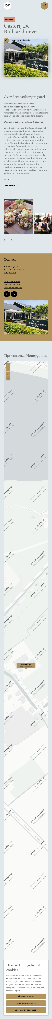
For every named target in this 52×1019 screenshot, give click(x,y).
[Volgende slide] (10, 239)
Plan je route (10, 272)
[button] (26, 666)
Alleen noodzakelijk (26, 1003)
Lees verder (10, 185)
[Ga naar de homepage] (7, 6)
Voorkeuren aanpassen (26, 1010)
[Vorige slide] (5, 239)
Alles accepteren (26, 996)
